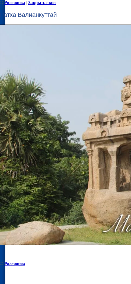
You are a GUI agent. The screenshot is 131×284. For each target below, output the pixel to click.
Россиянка (14, 2)
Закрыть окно (42, 2)
